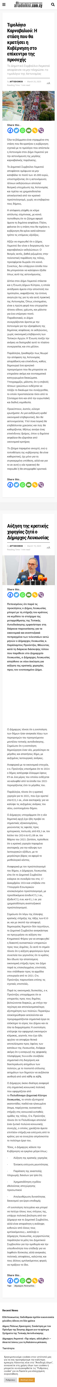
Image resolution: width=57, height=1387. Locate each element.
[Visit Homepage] (28, 5)
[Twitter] (16, 130)
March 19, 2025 (34, 546)
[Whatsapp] (22, 130)
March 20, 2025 (34, 81)
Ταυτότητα (8, 1348)
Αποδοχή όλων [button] (27, 1380)
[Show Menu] (3, 4)
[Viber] (41, 130)
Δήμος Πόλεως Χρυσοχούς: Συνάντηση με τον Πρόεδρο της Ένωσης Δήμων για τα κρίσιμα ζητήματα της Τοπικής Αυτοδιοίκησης (26, 1330)
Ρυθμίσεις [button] (10, 1380)
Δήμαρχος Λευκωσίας (24, 1286)
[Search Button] (53, 4)
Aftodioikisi (16, 81)
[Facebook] (10, 130)
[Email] (29, 130)
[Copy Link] (35, 130)
